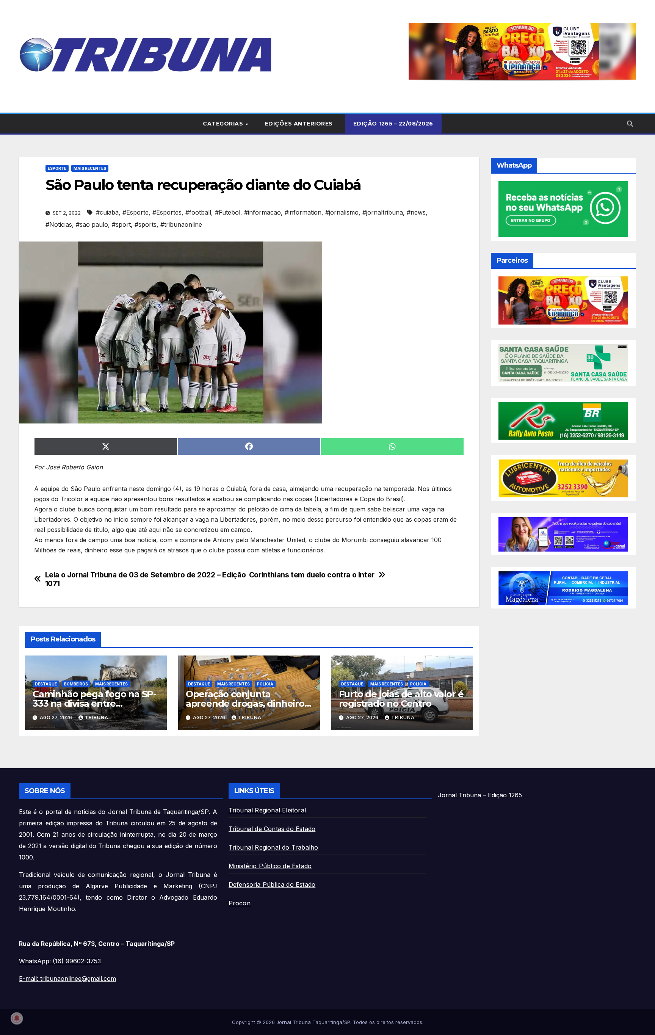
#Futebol (227, 212)
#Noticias (58, 224)
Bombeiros (76, 684)
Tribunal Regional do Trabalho (273, 847)
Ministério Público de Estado (270, 866)
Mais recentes (90, 168)
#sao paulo (92, 224)
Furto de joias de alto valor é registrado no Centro (401, 698)
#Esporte (135, 212)
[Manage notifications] (17, 1018)
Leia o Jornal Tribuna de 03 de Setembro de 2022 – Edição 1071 (145, 579)
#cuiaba (107, 212)
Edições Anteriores (299, 123)
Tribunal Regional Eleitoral (267, 810)
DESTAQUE (46, 684)
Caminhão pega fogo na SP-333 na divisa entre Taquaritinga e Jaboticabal (94, 703)
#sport (121, 224)
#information (303, 212)
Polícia (265, 684)
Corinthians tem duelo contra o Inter (312, 575)
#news (416, 212)
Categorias (224, 123)
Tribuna (96, 717)
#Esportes (167, 212)
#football (198, 212)
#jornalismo (342, 212)
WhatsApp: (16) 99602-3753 (60, 961)
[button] (522, 51)
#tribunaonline (181, 224)
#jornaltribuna (382, 212)
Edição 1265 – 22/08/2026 (393, 123)
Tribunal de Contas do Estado (272, 829)
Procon (240, 903)
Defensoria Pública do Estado (272, 884)
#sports (146, 224)
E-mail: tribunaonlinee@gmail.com (67, 978)
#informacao (262, 212)
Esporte (57, 168)
